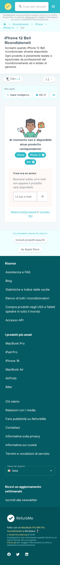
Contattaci (13, 427)
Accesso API (15, 320)
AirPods (11, 378)
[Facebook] (9, 554)
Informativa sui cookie (21, 445)
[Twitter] (18, 554)
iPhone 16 (12, 361)
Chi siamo (13, 401)
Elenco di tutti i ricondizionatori (27, 298)
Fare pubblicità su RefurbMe (26, 419)
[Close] (43, 154)
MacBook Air (15, 369)
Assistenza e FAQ (18, 272)
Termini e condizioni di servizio (28, 453)
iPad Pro (12, 352)
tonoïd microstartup (18, 534)
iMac (9, 387)
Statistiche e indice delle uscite (28, 289)
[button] (49, 79)
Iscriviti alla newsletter (21, 500)
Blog (9, 281)
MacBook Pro (15, 343)
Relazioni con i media (21, 410)
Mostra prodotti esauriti (24, 211)
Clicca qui (29, 17)
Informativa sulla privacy (23, 436)
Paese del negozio (16, 466)
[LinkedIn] (27, 554)
